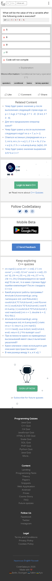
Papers (26, 479)
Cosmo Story (26, 496)
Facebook (26, 516)
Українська (18, 561)
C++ (12, 3)
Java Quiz (26, 422)
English (27, 561)
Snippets (26, 483)
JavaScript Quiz (26, 432)
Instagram (26, 523)
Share (43, 94)
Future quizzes (26, 503)
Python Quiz (26, 449)
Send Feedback (27, 247)
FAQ (26, 499)
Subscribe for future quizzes (28, 397)
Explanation (27, 67)
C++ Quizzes (37, 192)
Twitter (26, 520)
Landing (26, 469)
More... (26, 456)
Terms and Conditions (26, 537)
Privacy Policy (26, 540)
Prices (26, 493)
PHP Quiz (26, 446)
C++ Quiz (26, 425)
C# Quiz (26, 429)
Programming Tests (26, 473)
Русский (34, 561)
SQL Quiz (26, 442)
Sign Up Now (27, 388)
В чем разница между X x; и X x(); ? (23, 352)
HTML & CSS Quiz (26, 435)
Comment (26, 94)
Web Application (26, 486)
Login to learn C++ (26, 185)
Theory (26, 476)
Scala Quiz (26, 439)
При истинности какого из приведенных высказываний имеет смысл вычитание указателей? (25, 339)
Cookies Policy (26, 544)
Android (26, 489)
